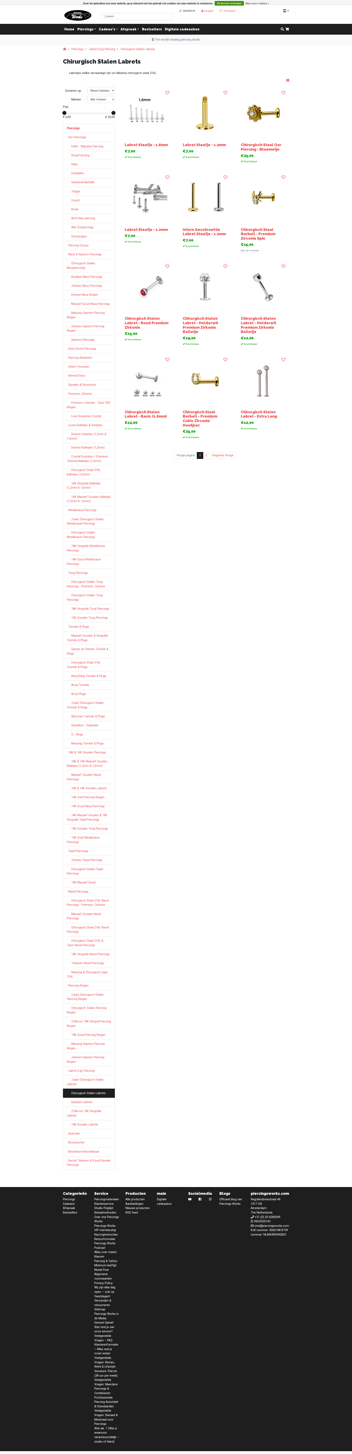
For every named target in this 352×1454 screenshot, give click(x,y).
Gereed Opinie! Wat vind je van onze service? (104, 1327)
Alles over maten (105, 1252)
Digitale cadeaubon (182, 29)
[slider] (64, 113)
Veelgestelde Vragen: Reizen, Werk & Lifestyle (105, 1362)
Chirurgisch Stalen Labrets (138, 49)
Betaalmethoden (105, 1212)
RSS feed (131, 1212)
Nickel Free (101, 1270)
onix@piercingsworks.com (271, 1226)
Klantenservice (104, 1204)
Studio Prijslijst (103, 1208)
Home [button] (69, 29)
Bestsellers (152, 29)
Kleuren (99, 1256)
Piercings (85, 29)
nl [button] (287, 10)
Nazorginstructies (106, 1234)
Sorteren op (73, 91)
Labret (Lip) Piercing (102, 49)
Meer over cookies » (257, 3)
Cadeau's (107, 29)
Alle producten (135, 1199)
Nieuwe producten (137, 1208)
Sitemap (99, 1309)
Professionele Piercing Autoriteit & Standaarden (106, 1402)
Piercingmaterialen (106, 1199)
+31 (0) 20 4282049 (267, 1217)
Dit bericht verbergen (229, 3)
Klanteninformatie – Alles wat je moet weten (106, 1349)
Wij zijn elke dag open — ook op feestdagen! (104, 1292)
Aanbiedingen (134, 1204)
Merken (76, 99)
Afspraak (128, 29)
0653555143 (189, 10)
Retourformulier (105, 1239)
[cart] (287, 29)
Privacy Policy (103, 1283)
